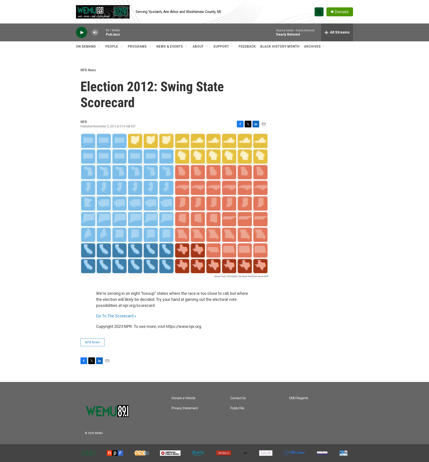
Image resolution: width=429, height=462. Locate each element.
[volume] (95, 32)
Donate (342, 11)
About (198, 46)
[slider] (102, 32)
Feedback (247, 46)
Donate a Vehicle (183, 398)
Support (221, 46)
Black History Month (280, 46)
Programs (137, 46)
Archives (312, 46)
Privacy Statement (185, 408)
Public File (237, 408)
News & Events (169, 46)
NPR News (88, 70)
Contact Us (238, 398)
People (111, 46)
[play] (81, 32)
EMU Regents (298, 398)
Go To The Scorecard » (116, 316)
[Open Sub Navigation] (99, 46)
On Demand (86, 46)
